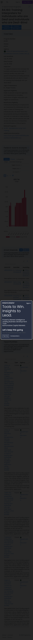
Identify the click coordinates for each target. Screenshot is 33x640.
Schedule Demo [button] (14, 336)
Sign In (28, 303)
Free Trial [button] (5, 336)
